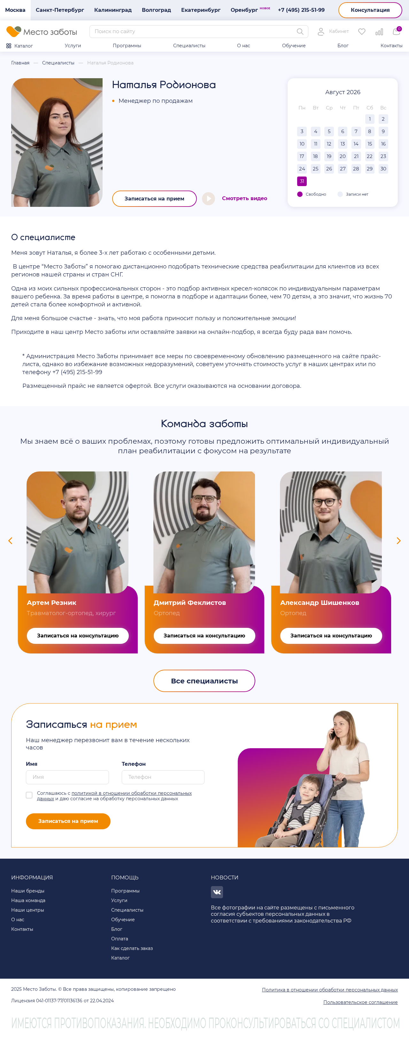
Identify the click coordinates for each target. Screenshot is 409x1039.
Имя (31, 764)
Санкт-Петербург (60, 10)
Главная (20, 63)
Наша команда (28, 900)
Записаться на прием (154, 199)
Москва (15, 10)
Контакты (392, 46)
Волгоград (156, 10)
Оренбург (247, 10)
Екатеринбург (200, 10)
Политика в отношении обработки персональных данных (330, 989)
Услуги (73, 46)
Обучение (294, 46)
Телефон (134, 764)
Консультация (370, 10)
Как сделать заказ (132, 948)
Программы (127, 46)
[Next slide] (399, 541)
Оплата (119, 939)
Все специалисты (204, 681)
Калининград (113, 10)
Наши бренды (27, 891)
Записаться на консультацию (78, 636)
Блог (343, 46)
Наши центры (27, 910)
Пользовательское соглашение (360, 1002)
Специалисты (189, 46)
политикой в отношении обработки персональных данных (114, 796)
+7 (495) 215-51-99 (301, 10)
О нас (243, 46)
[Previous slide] (10, 541)
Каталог (23, 46)
